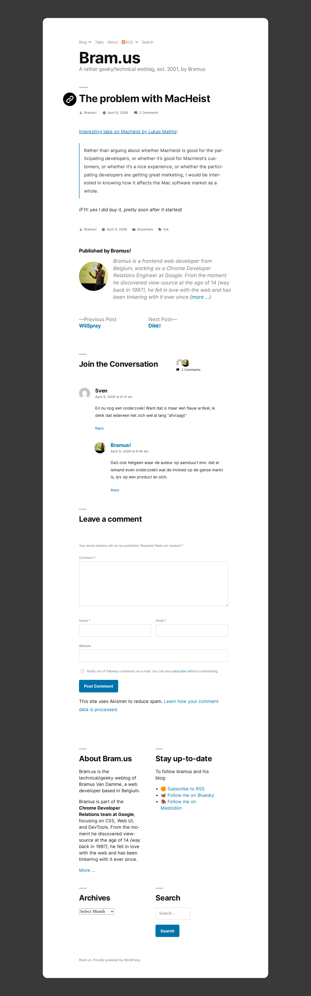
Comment (87, 558)
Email (161, 620)
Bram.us (109, 57)
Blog (83, 42)
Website (85, 646)
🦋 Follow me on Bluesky (187, 795)
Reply (99, 428)
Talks (99, 42)
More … (87, 870)
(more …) (200, 297)
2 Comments (148, 112)
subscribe (179, 671)
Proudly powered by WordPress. (117, 960)
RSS (129, 42)
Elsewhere (145, 229)
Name (84, 620)
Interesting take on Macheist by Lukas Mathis (127, 131)
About (112, 42)
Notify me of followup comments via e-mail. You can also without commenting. (152, 671)
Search (147, 42)
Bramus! (90, 112)
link (166, 229)
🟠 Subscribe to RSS (183, 789)
